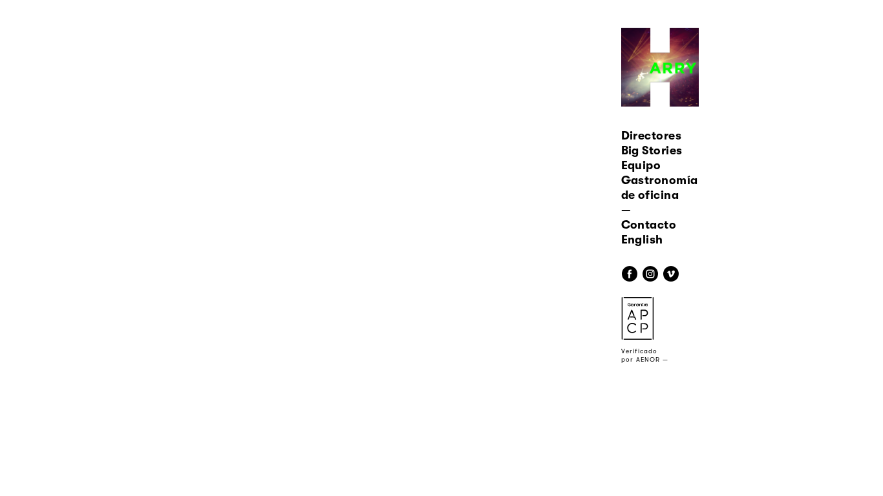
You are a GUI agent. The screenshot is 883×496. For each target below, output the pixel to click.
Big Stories (652, 150)
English (642, 239)
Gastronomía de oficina (659, 188)
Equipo (641, 165)
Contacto (649, 224)
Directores (651, 135)
